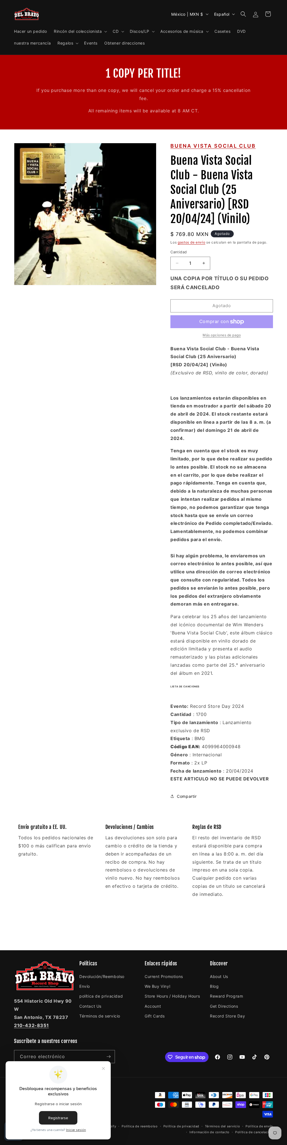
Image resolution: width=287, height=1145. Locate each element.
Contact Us (90, 1006)
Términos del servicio (222, 1126)
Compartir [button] (186, 796)
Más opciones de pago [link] (222, 335)
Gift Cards (155, 1016)
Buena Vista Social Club (213, 146)
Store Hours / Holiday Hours (172, 996)
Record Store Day (227, 1016)
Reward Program (226, 996)
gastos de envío (191, 242)
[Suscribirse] (108, 1056)
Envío (84, 986)
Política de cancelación (254, 1132)
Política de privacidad (181, 1126)
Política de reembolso (140, 1126)
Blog (214, 986)
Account (153, 1006)
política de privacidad (101, 996)
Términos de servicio (99, 1016)
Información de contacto (209, 1132)
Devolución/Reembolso (101, 976)
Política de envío (259, 1126)
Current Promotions (164, 976)
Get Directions (224, 1006)
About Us (219, 976)
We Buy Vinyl (157, 986)
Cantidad (178, 252)
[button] (79, 31)
